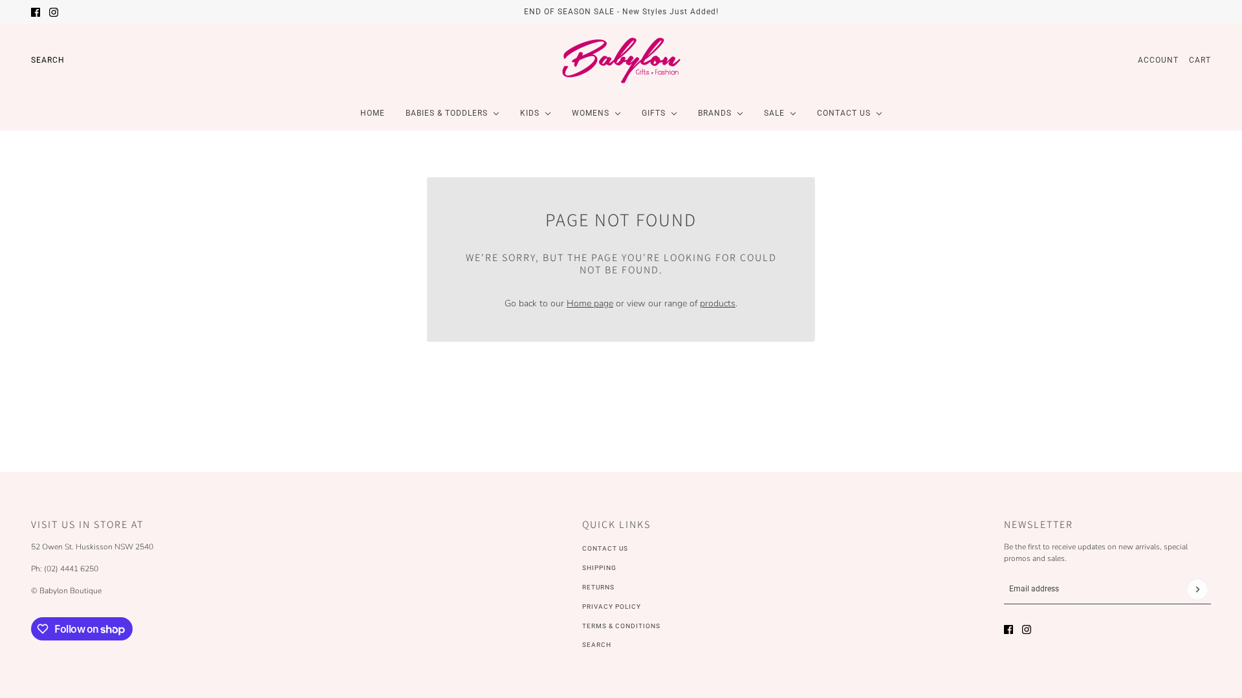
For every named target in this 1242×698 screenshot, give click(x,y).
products (717, 303)
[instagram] (54, 12)
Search (48, 60)
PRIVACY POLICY (611, 606)
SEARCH (596, 644)
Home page (590, 303)
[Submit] (1197, 589)
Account (1158, 60)
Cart (1200, 60)
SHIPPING (599, 567)
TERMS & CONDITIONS (621, 625)
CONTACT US (605, 548)
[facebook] (35, 12)
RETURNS (598, 587)
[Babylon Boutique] (621, 60)
